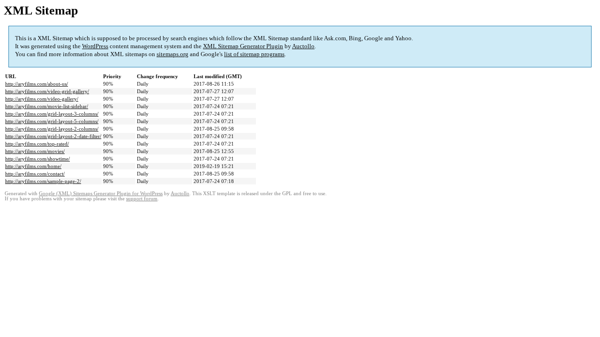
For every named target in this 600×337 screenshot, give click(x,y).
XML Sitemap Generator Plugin (243, 46)
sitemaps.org (172, 54)
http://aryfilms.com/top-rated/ (37, 144)
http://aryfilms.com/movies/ (35, 151)
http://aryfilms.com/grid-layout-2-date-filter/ (53, 136)
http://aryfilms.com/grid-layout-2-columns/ (51, 129)
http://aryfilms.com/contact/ (35, 173)
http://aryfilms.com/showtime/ (37, 158)
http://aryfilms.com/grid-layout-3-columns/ (51, 114)
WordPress (95, 46)
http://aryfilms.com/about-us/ (36, 84)
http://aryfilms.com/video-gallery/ (41, 99)
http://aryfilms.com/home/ (33, 166)
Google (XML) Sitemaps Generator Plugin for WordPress (101, 193)
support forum (142, 198)
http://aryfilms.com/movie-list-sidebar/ (46, 106)
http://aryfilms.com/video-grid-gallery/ (47, 91)
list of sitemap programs (254, 54)
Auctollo (303, 46)
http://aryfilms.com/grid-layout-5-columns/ (51, 121)
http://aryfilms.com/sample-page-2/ (43, 181)
